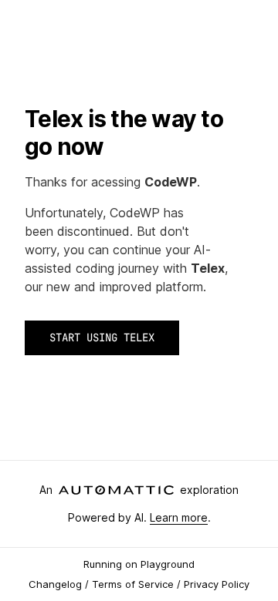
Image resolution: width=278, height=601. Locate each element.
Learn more (179, 517)
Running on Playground (139, 564)
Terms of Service (133, 584)
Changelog (55, 584)
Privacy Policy (216, 584)
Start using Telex (101, 337)
